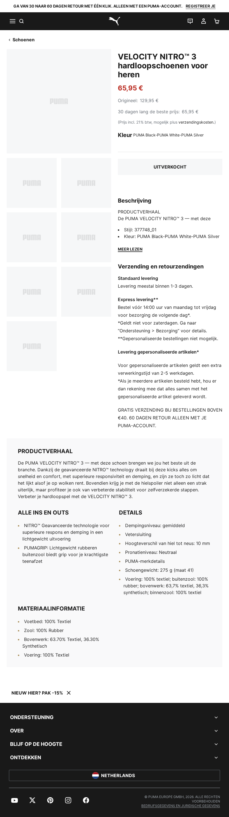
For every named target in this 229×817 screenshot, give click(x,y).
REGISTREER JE (201, 6)
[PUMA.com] (114, 21)
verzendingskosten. (196, 122)
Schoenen (24, 39)
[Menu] (12, 21)
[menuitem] (14, 800)
